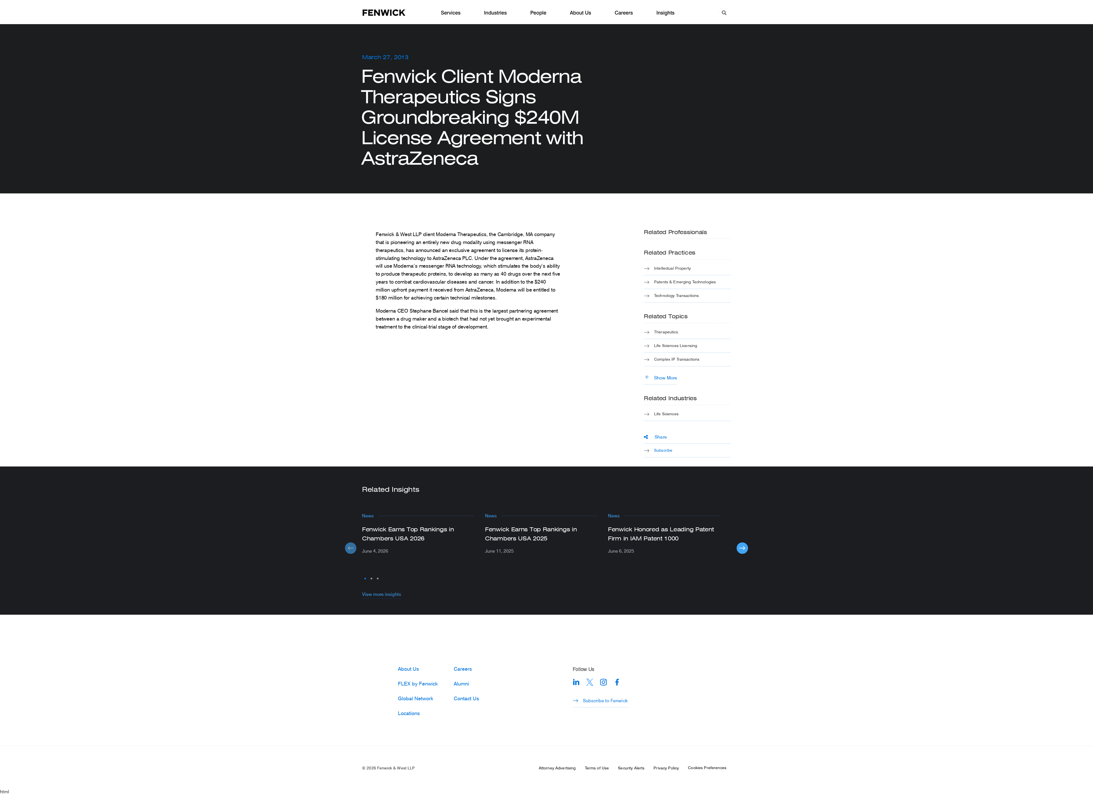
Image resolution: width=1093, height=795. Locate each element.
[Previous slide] (350, 548)
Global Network (415, 698)
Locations (409, 713)
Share (661, 437)
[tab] (365, 578)
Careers (624, 13)
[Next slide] (742, 548)
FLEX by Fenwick (418, 683)
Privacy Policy (666, 768)
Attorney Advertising (557, 768)
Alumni (461, 683)
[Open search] (724, 12)
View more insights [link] (381, 594)
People (538, 13)
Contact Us (466, 698)
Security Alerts (631, 768)
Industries (495, 13)
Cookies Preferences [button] (707, 767)
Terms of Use (597, 768)
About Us (580, 13)
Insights (665, 13)
